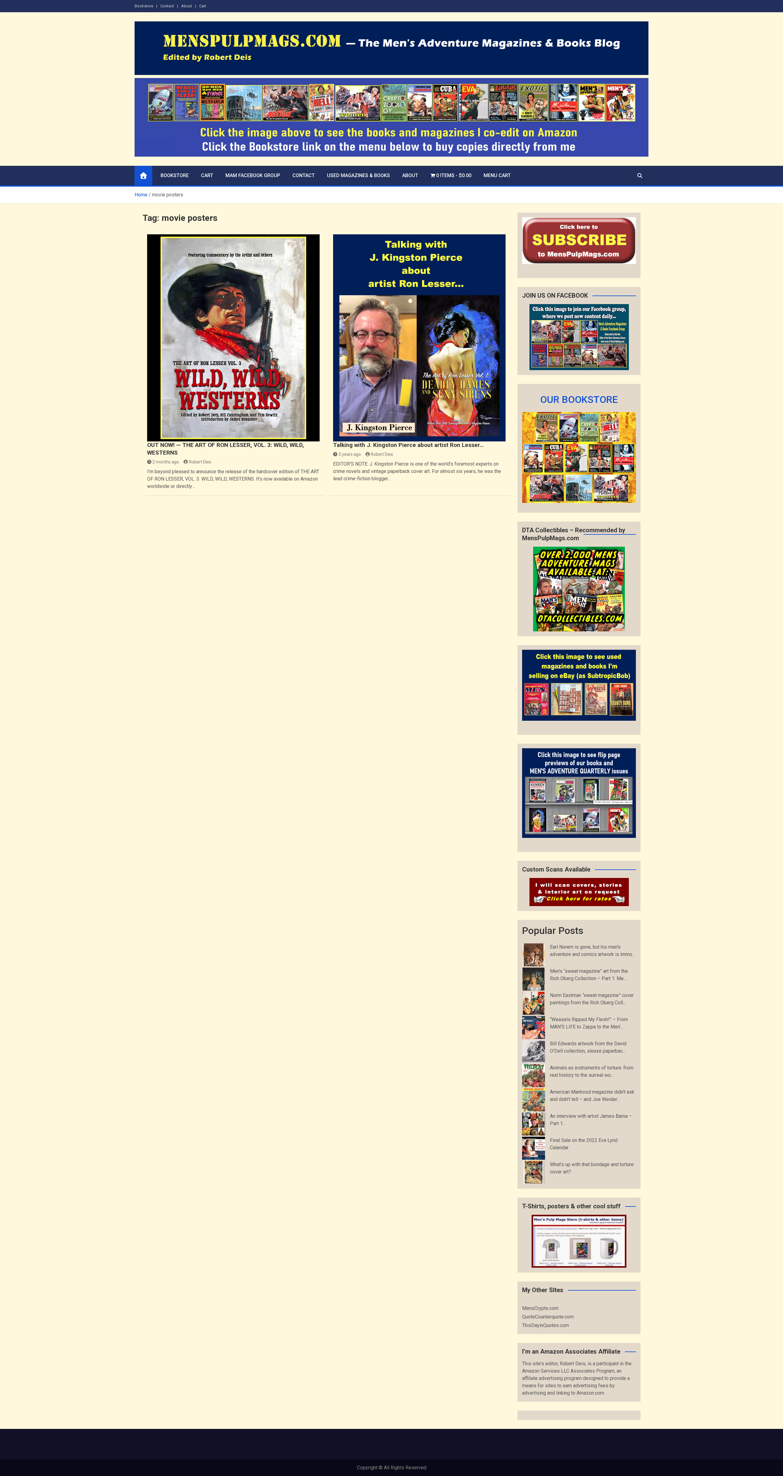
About (186, 6)
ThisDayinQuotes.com (545, 1325)
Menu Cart (497, 175)
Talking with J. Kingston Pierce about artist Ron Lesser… (408, 444)
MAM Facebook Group (252, 175)
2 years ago (350, 454)
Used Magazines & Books (358, 175)
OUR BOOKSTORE (579, 399)
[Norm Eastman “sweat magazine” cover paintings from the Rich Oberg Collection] (533, 1003)
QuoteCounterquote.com (548, 1317)
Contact (167, 6)
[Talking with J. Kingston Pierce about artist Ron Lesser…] (419, 337)
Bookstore (144, 6)
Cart (202, 6)
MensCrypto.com (540, 1308)
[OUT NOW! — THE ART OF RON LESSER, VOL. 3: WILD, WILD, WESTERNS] (233, 337)
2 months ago (165, 461)
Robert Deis (200, 461)
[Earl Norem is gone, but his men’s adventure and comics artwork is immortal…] (533, 954)
